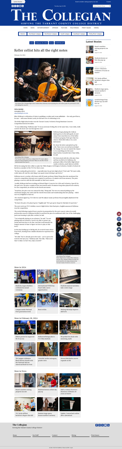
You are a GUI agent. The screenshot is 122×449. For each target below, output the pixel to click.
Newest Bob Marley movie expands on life (69, 359)
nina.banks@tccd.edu (21, 113)
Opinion (55, 28)
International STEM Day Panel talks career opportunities (46, 288)
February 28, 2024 (41, 43)
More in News (20, 371)
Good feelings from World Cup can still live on (101, 101)
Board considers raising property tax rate (77, 1)
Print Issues (86, 28)
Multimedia (74, 28)
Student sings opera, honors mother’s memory (101, 91)
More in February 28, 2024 (25, 318)
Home (25, 28)
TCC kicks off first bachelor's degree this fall (24, 414)
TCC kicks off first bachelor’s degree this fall (102, 80)
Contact (54, 435)
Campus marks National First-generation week (24, 310)
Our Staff (35, 435)
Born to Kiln (42, 309)
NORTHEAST (59, 43)
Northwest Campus (51, 34)
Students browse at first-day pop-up (107, 1)
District (22, 34)
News (32, 28)
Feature (64, 28)
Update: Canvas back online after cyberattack (70, 414)
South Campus (65, 34)
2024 (31, 43)
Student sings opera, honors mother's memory (46, 414)
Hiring (96, 28)
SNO (68, 447)
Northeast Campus (35, 34)
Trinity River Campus (95, 34)
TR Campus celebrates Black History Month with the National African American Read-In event (24, 361)
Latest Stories (94, 41)
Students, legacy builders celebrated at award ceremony (24, 288)
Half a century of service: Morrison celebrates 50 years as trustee (102, 69)
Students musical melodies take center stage (70, 287)
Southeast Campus (79, 34)
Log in (71, 447)
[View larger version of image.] (47, 80)
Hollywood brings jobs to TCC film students (46, 338)
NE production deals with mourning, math (69, 338)
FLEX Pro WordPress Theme (59, 447)
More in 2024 (20, 267)
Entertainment (43, 28)
